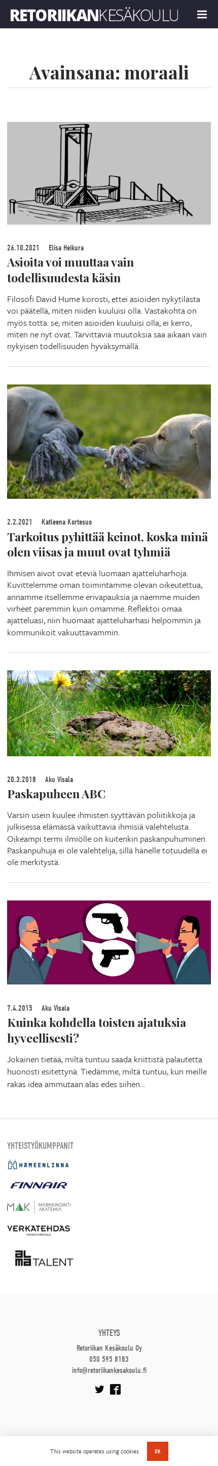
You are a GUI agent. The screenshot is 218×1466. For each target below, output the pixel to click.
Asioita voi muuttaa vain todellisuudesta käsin (70, 269)
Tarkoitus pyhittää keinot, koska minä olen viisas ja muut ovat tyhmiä (107, 544)
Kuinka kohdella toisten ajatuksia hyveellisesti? (96, 1030)
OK (158, 1451)
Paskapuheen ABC (56, 793)
